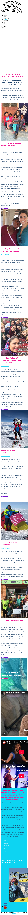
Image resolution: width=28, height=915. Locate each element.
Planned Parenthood (5, 548)
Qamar (14, 913)
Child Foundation (5, 624)
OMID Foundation (5, 366)
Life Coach (6, 846)
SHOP (5, 22)
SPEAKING (7, 16)
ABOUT (6, 21)
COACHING (7, 18)
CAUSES (6, 19)
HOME (5, 15)
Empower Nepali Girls (6, 149)
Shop (5, 854)
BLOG (5, 23)
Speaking (6, 843)
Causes (5, 848)
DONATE (4, 208)
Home (5, 840)
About (5, 851)
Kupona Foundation (5, 254)
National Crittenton (5, 456)
